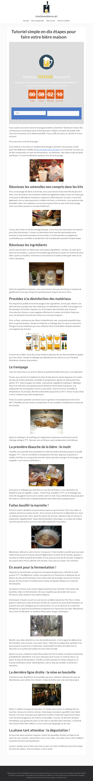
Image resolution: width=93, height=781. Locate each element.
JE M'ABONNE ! (63, 113)
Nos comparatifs (37, 20)
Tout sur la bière (63, 20)
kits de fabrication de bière (48, 149)
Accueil (26, 20)
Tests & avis (50, 20)
